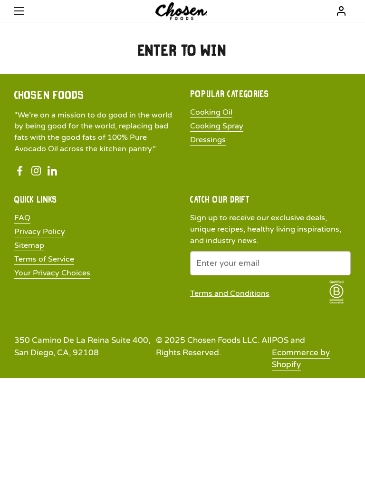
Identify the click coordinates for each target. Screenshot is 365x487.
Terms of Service (44, 259)
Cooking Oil (211, 112)
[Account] (341, 10)
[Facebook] (20, 170)
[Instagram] (36, 170)
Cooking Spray (216, 126)
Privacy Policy (39, 231)
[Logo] (181, 11)
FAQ (22, 218)
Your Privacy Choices (52, 273)
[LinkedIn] (52, 170)
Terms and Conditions (229, 293)
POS (280, 340)
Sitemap (29, 245)
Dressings (208, 140)
